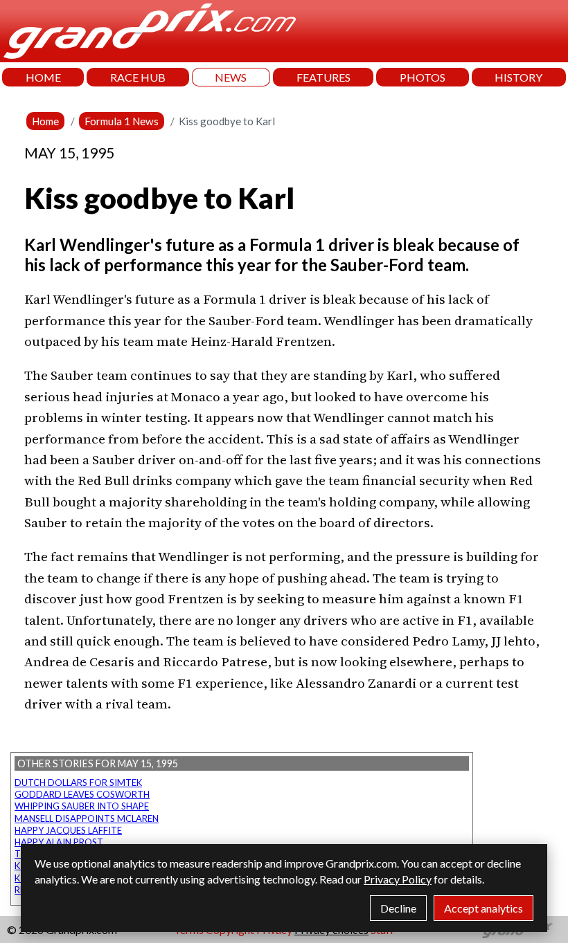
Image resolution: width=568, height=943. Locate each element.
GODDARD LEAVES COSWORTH (82, 794)
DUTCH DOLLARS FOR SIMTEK (78, 782)
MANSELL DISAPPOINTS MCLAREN (87, 818)
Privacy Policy (398, 879)
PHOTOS (422, 77)
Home (45, 121)
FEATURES (323, 77)
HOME (43, 77)
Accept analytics (483, 908)
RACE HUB (138, 77)
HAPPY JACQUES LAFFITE (68, 830)
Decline (398, 908)
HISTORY (518, 77)
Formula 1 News (122, 121)
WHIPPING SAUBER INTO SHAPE (82, 806)
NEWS (231, 77)
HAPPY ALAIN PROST (59, 842)
